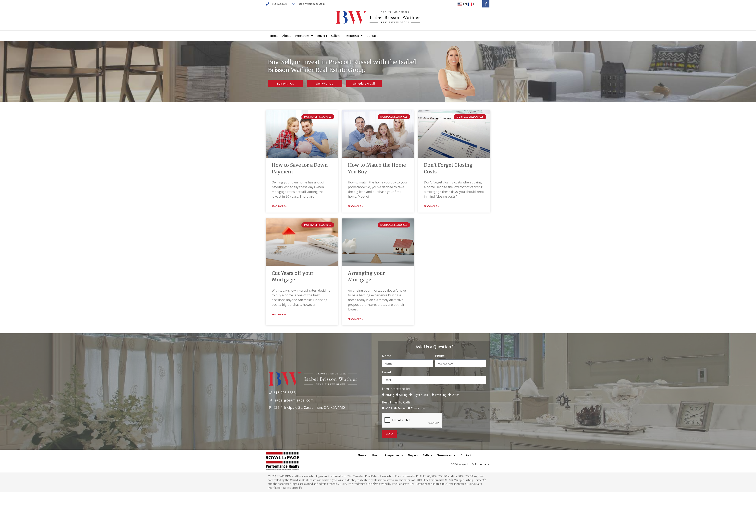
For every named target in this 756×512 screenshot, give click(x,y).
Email (386, 372)
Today (401, 408)
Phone (440, 356)
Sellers (335, 36)
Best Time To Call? (396, 402)
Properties (302, 36)
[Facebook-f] (485, 3)
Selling (403, 395)
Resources (351, 36)
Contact (372, 36)
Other (455, 395)
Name (386, 356)
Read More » (279, 206)
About (286, 36)
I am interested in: (396, 388)
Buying (389, 395)
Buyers (322, 36)
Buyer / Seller (421, 395)
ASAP (388, 408)
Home (274, 36)
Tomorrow (418, 408)
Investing (440, 395)
